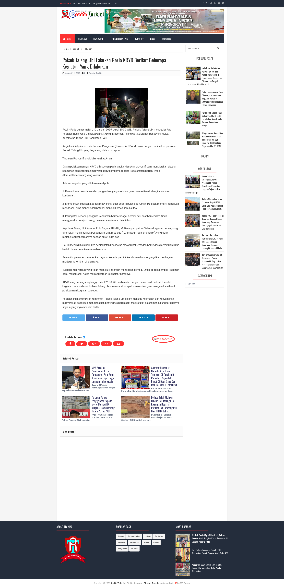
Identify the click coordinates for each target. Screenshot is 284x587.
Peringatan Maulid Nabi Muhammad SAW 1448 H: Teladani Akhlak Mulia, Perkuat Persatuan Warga (212, 119)
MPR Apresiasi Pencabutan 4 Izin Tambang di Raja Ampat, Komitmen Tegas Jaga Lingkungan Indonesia (104, 374)
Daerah (121, 536)
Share (98, 317)
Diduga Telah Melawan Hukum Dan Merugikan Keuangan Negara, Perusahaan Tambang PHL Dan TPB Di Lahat (164, 404)
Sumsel (134, 549)
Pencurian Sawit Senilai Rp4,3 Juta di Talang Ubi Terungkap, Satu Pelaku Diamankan (207, 568)
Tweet (75, 317)
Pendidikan (135, 542)
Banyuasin (122, 549)
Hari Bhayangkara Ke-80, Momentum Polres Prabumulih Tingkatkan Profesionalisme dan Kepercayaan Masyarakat (212, 261)
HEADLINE (98, 39)
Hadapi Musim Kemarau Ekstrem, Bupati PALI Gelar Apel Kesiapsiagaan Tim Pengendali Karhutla (212, 203)
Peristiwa (159, 536)
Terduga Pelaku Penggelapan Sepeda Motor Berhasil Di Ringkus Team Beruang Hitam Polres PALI (103, 404)
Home (68, 39)
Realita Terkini (117, 583)
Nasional (121, 542)
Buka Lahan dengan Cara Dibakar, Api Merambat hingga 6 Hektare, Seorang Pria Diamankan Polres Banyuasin (212, 98)
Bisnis (156, 542)
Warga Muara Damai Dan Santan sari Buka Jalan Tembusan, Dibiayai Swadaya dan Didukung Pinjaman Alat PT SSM (212, 139)
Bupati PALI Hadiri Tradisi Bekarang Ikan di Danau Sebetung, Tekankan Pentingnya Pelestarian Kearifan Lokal (212, 222)
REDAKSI (82, 39)
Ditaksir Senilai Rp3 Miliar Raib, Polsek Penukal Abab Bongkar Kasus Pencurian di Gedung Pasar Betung (209, 538)
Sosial (146, 542)
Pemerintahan (134, 536)
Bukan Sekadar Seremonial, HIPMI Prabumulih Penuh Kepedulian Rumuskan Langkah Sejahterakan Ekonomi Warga (202, 184)
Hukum (148, 536)
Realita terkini (73, 337)
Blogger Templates (153, 583)
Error (152, 39)
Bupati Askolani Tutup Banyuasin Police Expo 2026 (95, 3)
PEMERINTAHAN (120, 39)
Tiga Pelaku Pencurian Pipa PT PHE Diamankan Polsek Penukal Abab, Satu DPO (210, 551)
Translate (166, 39)
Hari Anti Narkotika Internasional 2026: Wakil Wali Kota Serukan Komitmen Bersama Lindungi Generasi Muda (212, 242)
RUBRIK (138, 39)
